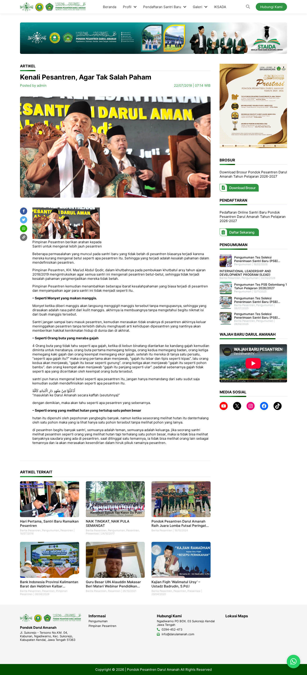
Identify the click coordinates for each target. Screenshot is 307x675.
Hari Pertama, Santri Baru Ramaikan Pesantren (49, 523)
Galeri (197, 7)
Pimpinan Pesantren (102, 626)
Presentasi (92, 533)
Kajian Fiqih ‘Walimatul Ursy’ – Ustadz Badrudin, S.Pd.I (175, 584)
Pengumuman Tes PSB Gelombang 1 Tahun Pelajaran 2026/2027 (260, 286)
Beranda (109, 7)
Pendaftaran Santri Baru (162, 7)
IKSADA (220, 7)
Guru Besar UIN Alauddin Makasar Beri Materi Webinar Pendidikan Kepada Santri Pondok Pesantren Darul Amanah (113, 584)
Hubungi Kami (271, 7)
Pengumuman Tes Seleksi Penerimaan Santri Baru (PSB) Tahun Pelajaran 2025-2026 (256, 300)
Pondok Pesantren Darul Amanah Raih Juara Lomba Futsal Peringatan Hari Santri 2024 (180, 523)
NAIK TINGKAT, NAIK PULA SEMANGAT (107, 523)
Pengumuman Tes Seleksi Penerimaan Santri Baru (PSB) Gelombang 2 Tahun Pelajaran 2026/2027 (256, 259)
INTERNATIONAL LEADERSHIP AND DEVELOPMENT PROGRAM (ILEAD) (245, 272)
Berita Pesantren (30, 530)
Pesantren (66, 530)
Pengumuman (50, 530)
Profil (127, 7)
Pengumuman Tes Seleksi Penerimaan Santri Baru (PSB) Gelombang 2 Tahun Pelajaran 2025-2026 (256, 315)
